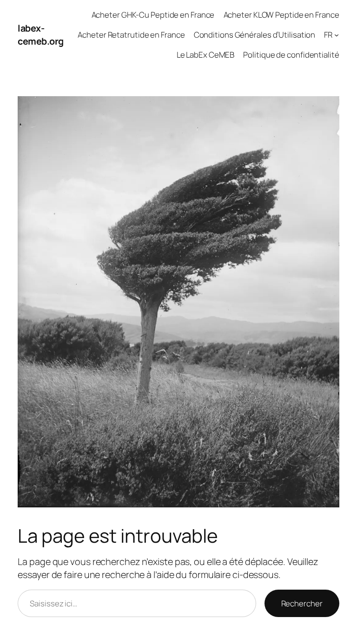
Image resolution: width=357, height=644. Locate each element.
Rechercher (302, 603)
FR (328, 34)
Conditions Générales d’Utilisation (255, 34)
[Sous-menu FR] (336, 35)
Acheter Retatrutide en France (131, 34)
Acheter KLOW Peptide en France (281, 14)
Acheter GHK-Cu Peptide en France (153, 14)
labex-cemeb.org (41, 34)
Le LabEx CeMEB (206, 54)
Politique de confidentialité (291, 54)
